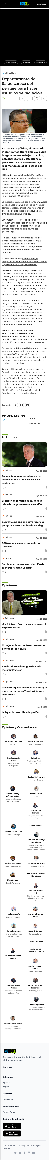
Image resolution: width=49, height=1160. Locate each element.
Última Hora (11, 62)
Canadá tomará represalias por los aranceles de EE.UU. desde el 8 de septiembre (21, 479)
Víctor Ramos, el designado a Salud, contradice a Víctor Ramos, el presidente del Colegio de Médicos (24, 261)
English (6, 1086)
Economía (40, 62)
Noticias (26, 62)
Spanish (6, 1082)
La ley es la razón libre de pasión (20, 712)
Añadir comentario (35, 419)
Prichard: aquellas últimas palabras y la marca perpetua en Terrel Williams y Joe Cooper (24, 691)
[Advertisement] (24, 33)
